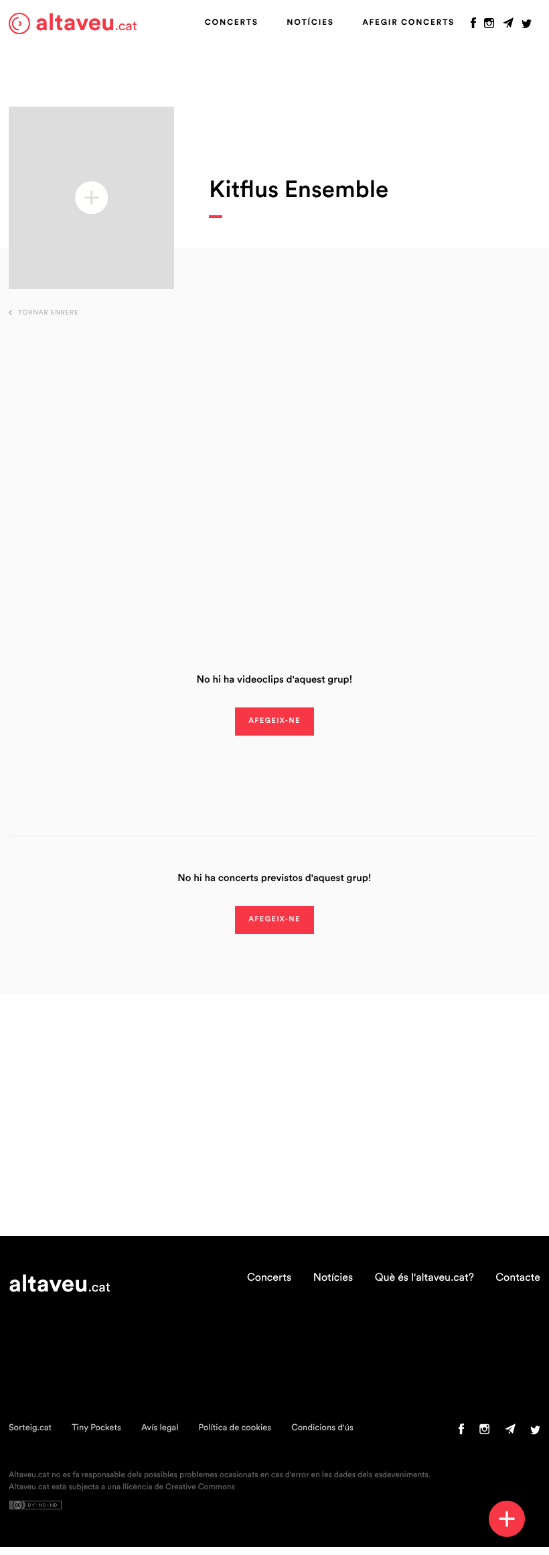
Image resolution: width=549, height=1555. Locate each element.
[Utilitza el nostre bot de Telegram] (508, 26)
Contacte (517, 1278)
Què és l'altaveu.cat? (424, 1278)
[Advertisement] (274, 457)
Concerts (231, 23)
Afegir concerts (408, 23)
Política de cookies (234, 1428)
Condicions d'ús (322, 1428)
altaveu (86, 23)
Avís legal (160, 1428)
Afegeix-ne (274, 721)
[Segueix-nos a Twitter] (527, 26)
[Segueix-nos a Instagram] (489, 26)
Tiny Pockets (96, 1428)
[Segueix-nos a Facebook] (473, 26)
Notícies (310, 23)
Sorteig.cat (30, 1428)
